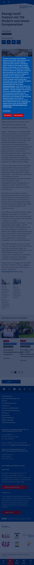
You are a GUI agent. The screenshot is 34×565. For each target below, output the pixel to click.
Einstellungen (6, 111)
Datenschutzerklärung (9, 86)
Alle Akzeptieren (18, 115)
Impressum (24, 101)
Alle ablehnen (7, 115)
